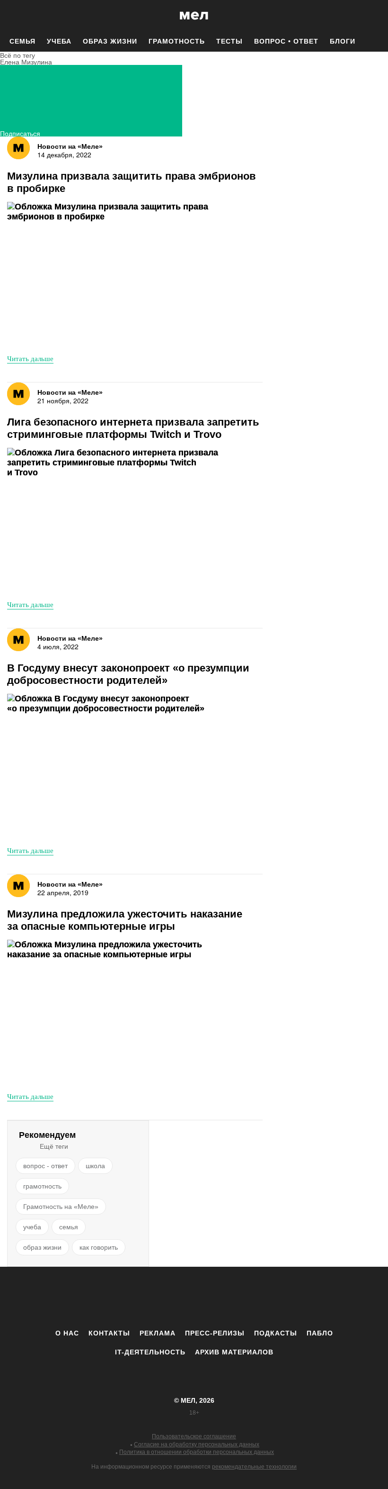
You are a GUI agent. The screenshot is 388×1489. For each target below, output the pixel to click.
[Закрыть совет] (251, 145)
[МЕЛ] (194, 15)
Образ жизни (110, 41)
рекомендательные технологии (254, 1466)
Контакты (109, 1333)
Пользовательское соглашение (194, 1436)
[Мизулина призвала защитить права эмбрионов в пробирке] (113, 274)
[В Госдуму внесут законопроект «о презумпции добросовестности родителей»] (113, 766)
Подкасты (275, 1333)
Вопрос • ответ (286, 41)
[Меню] (373, 15)
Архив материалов (234, 1352)
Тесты (229, 41)
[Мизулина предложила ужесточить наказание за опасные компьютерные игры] (113, 1012)
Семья (22, 41)
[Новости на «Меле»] (18, 147)
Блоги (342, 41)
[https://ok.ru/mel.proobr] (246, 1297)
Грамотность (177, 41)
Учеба (59, 41)
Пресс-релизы (215, 1333)
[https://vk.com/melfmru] (168, 1297)
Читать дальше (30, 358)
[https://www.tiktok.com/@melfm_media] (194, 1297)
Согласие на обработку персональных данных (196, 1444)
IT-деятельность (150, 1352)
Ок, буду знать (164, 192)
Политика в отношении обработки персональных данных (196, 1452)
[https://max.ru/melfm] (272, 1297)
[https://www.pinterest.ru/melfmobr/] (220, 1297)
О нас (67, 1333)
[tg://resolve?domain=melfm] (116, 1297)
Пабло (320, 1333)
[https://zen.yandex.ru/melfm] (142, 1297)
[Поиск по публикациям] (9, 16)
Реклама (158, 1333)
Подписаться (20, 132)
